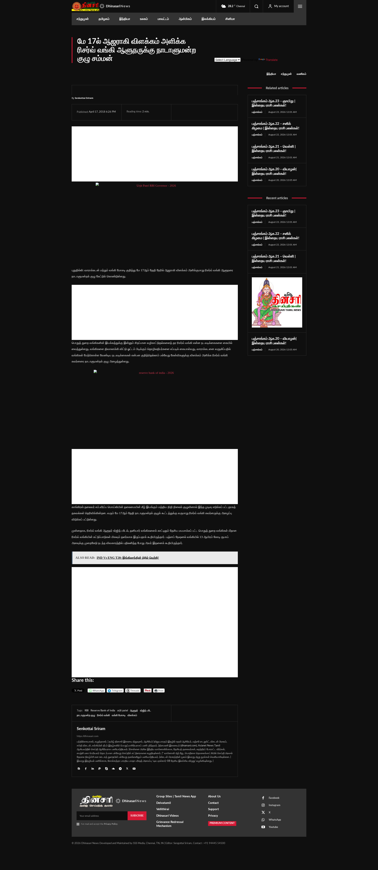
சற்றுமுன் (286, 74)
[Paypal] (99, 768)
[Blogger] (79, 768)
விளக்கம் (132, 715)
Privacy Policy (111, 824)
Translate (272, 59)
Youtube (273, 827)
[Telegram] (207, 112)
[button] (256, 6)
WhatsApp (275, 820)
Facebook (274, 798)
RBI (87, 710)
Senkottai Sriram (84, 97)
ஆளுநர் (134, 710)
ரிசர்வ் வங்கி (103, 715)
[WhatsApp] (198, 112)
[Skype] (106, 768)
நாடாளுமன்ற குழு (86, 715)
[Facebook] (180, 112)
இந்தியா (271, 74)
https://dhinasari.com (87, 736)
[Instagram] (263, 805)
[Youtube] (134, 768)
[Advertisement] (155, 153)
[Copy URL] (226, 112)
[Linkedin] (93, 768)
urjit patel (122, 710)
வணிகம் (301, 74)
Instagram (274, 805)
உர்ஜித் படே (145, 710)
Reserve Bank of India (103, 710)
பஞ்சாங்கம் (257, 112)
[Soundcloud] (113, 768)
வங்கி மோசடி (119, 715)
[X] (189, 112)
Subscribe (137, 815)
